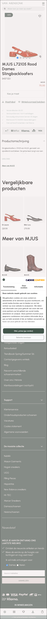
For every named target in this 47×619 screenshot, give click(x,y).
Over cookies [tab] (24, 287)
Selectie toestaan (23, 337)
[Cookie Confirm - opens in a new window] (35, 280)
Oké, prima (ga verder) (23, 331)
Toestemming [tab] (9, 287)
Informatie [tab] (38, 287)
